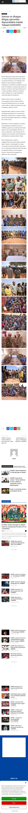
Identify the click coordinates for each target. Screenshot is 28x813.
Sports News (4, 522)
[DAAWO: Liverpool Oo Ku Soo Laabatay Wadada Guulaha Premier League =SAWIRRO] (5, 640)
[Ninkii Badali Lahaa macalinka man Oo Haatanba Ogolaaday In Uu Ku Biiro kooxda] (5, 696)
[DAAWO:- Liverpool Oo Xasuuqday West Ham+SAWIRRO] (5, 720)
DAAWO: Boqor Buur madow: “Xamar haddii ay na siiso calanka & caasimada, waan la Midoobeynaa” (17, 481)
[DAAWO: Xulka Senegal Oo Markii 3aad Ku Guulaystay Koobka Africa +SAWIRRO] (14, 514)
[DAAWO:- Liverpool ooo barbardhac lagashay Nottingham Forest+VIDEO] (5, 712)
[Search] (26, 2)
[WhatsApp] (18, 31)
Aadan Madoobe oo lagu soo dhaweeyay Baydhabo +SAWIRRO (20, 439)
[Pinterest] (15, 31)
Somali (17, 1)
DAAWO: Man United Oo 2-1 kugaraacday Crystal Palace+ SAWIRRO (18, 647)
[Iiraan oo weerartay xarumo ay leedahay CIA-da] (5, 491)
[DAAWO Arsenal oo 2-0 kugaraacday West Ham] (5, 688)
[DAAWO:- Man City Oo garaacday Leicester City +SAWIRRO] (5, 727)
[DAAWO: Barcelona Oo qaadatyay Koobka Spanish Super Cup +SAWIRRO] (5, 543)
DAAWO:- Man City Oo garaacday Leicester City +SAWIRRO (17, 727)
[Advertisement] (14, 7)
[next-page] (5, 497)
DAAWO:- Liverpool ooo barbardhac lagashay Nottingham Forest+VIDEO (17, 711)
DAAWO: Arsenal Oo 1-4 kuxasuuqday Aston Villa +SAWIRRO (17, 591)
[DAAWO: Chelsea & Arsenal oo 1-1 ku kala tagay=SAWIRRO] (5, 632)
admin (4, 27)
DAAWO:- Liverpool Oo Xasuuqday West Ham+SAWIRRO (16, 719)
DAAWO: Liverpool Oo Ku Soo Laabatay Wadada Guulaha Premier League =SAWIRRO (18, 639)
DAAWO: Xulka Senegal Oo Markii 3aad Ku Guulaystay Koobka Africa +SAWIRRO (14, 527)
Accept (14, 798)
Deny (14, 803)
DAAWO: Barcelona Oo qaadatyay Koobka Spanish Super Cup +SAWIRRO (17, 543)
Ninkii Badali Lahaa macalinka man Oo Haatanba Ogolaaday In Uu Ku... (18, 695)
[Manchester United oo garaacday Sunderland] (5, 656)
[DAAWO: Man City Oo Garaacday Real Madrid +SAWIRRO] (5, 599)
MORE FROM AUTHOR (19, 466)
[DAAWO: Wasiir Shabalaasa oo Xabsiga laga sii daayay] (5, 472)
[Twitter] (11, 31)
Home (3, 11)
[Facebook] (8, 31)
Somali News (8, 11)
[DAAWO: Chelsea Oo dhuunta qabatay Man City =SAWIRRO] (5, 584)
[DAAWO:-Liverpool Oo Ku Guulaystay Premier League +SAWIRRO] (5, 704)
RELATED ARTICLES (7, 466)
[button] (25, 783)
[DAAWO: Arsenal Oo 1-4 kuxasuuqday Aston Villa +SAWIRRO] (5, 591)
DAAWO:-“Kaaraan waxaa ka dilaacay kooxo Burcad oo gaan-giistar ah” (8, 440)
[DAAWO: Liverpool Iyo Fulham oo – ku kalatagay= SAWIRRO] (5, 576)
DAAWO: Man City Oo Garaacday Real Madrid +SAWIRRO (17, 599)
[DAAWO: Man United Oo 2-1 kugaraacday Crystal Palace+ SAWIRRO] (5, 648)
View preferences (14, 807)
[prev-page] (3, 497)
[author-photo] (14, 456)
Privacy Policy (15, 810)
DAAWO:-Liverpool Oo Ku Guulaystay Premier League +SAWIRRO (18, 703)
